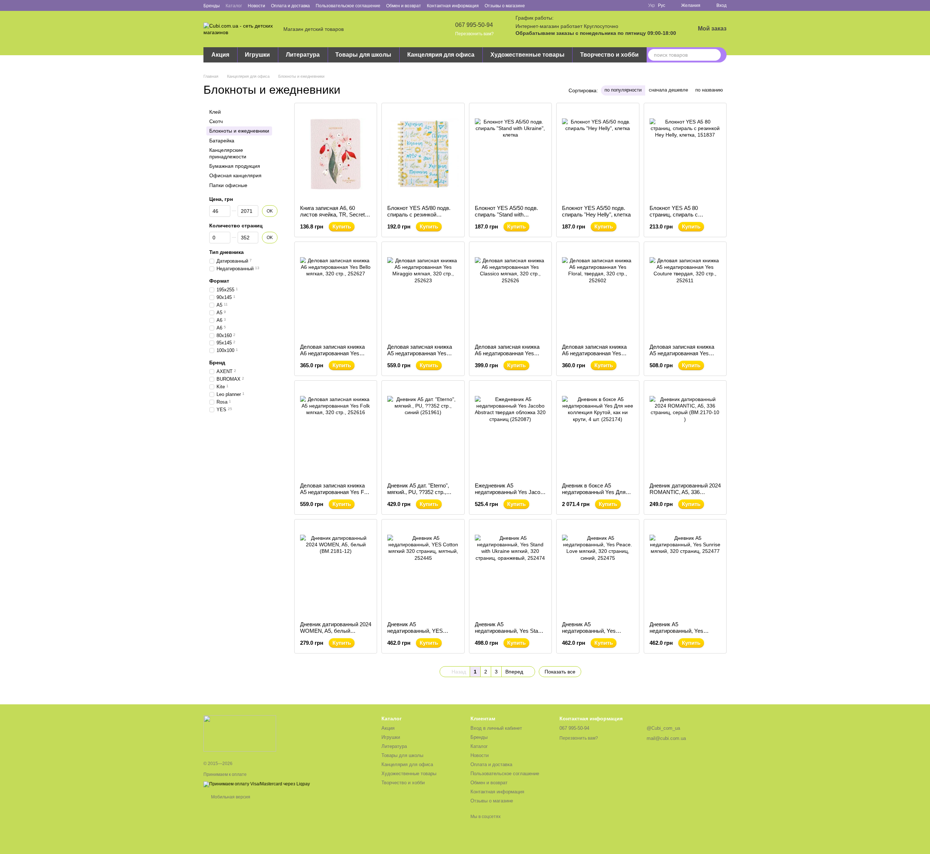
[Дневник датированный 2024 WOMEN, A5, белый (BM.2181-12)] (335, 570)
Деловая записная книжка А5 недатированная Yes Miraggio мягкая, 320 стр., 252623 (419, 356)
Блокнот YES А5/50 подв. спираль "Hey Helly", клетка (596, 211)
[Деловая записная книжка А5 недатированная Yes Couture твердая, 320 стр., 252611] (685, 292)
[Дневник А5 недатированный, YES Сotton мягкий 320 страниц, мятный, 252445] (422, 570)
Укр (651, 5)
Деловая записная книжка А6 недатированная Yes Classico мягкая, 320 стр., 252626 (507, 356)
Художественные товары (527, 55)
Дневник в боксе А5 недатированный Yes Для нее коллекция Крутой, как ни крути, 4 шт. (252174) (595, 495)
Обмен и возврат (403, 5)
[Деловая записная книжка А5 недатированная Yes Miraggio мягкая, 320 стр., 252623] (422, 292)
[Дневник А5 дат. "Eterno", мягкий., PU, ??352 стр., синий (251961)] (422, 431)
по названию (709, 90)
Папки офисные (228, 185)
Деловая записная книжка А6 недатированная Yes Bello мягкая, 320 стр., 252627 (332, 356)
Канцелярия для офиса (440, 55)
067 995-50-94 (474, 25)
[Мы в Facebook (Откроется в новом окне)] (535, 5)
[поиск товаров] (715, 55)
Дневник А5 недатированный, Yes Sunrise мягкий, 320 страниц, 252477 (685, 634)
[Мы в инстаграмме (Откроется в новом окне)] (552, 5)
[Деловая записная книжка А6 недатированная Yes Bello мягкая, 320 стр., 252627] (335, 292)
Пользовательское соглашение (348, 5)
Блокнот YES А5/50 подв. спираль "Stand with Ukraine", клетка (506, 214)
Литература (303, 55)
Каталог (234, 5)
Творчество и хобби (609, 55)
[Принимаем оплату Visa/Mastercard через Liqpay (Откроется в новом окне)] (256, 783)
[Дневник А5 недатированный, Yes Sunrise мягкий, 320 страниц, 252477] (685, 570)
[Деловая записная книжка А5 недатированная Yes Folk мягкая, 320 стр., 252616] (335, 431)
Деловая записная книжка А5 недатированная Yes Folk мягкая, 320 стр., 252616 (335, 492)
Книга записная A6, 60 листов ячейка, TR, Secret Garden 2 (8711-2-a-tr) (332, 214)
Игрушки (257, 55)
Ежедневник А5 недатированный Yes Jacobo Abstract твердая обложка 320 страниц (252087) (510, 495)
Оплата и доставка (290, 5)
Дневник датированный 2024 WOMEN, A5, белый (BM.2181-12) (335, 630)
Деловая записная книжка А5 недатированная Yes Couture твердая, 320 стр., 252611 (682, 356)
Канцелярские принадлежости (227, 153)
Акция (220, 55)
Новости (256, 5)
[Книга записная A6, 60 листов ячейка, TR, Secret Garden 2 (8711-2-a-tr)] (335, 154)
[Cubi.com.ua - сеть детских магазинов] (239, 733)
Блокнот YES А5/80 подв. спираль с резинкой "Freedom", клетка (418, 214)
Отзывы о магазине (505, 5)
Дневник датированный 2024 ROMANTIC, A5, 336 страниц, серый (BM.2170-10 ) (685, 495)
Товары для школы (363, 55)
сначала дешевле (668, 90)
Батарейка (221, 140)
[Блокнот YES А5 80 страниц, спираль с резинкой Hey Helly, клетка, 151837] (685, 154)
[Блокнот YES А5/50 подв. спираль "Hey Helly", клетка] (597, 154)
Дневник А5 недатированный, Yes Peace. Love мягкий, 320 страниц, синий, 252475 (592, 634)
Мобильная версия (230, 797)
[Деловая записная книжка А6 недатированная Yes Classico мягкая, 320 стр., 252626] (510, 292)
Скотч (216, 121)
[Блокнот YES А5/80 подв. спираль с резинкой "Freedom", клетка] (422, 154)
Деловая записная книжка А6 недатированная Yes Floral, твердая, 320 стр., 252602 (594, 356)
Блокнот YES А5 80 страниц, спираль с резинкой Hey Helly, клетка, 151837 (683, 218)
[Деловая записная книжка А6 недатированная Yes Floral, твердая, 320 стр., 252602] (597, 292)
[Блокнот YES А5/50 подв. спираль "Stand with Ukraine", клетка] (510, 154)
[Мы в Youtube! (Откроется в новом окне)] (544, 5)
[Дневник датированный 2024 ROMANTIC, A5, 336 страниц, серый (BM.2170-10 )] (685, 431)
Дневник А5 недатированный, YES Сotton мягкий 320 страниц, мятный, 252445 (420, 634)
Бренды (211, 5)
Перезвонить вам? (474, 33)
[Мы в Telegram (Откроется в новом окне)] (561, 5)
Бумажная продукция (234, 166)
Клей (215, 112)
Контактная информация (453, 5)
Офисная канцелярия (235, 175)
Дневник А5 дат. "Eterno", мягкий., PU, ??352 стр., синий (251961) (418, 492)
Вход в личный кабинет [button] (496, 728)
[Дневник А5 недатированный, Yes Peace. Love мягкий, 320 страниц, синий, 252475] (597, 570)
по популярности (623, 90)
